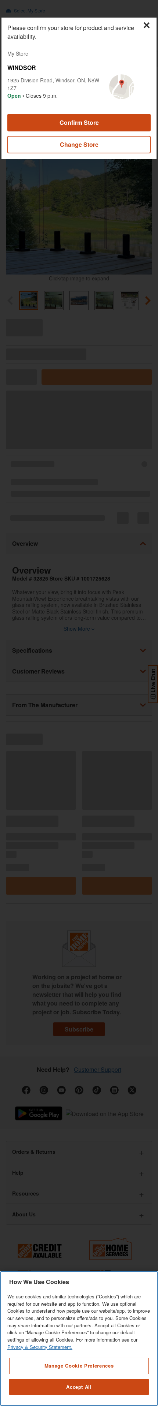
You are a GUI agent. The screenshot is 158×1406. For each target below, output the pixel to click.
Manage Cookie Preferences (79, 1365)
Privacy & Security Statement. (39, 1346)
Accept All (79, 1386)
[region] (79, 1338)
